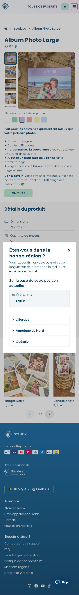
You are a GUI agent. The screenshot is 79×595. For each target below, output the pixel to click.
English (21, 301)
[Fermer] (68, 250)
